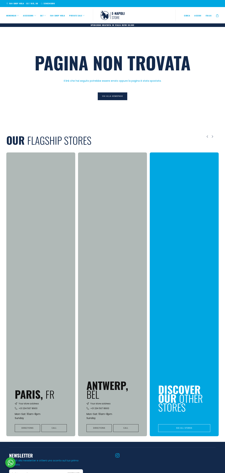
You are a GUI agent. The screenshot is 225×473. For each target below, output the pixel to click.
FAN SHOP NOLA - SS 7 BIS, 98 (23, 3)
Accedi (197, 15)
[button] (187, 16)
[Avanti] (215, 136)
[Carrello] (217, 15)
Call (54, 428)
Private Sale (75, 15)
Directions (27, 428)
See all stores (184, 428)
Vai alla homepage (112, 96)
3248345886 (49, 3)
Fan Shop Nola (57, 15)
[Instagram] (117, 455)
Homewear (11, 15)
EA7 (41, 15)
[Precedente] (204, 136)
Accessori (28, 15)
